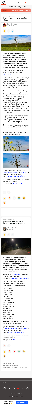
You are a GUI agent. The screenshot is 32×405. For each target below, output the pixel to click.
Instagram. (23, 172)
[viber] (14, 388)
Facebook (7, 172)
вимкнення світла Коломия (20, 367)
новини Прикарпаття (19, 210)
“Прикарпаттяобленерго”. (19, 278)
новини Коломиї (7, 210)
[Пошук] (26, 2)
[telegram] (9, 388)
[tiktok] (23, 388)
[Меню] (30, 2)
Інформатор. (7, 74)
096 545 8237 (17, 183)
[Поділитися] (8, 31)
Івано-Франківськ (13, 396)
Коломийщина (6, 212)
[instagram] (27, 388)
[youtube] (18, 388)
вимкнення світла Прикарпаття (10, 365)
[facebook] (4, 388)
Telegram (14, 172)
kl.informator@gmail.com (16, 176)
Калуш (21, 396)
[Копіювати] (12, 31)
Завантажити (22, 402)
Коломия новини (7, 367)
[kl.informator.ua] (3, 2)
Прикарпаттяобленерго (8, 363)
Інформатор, (16, 274)
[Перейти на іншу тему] (22, 2)
